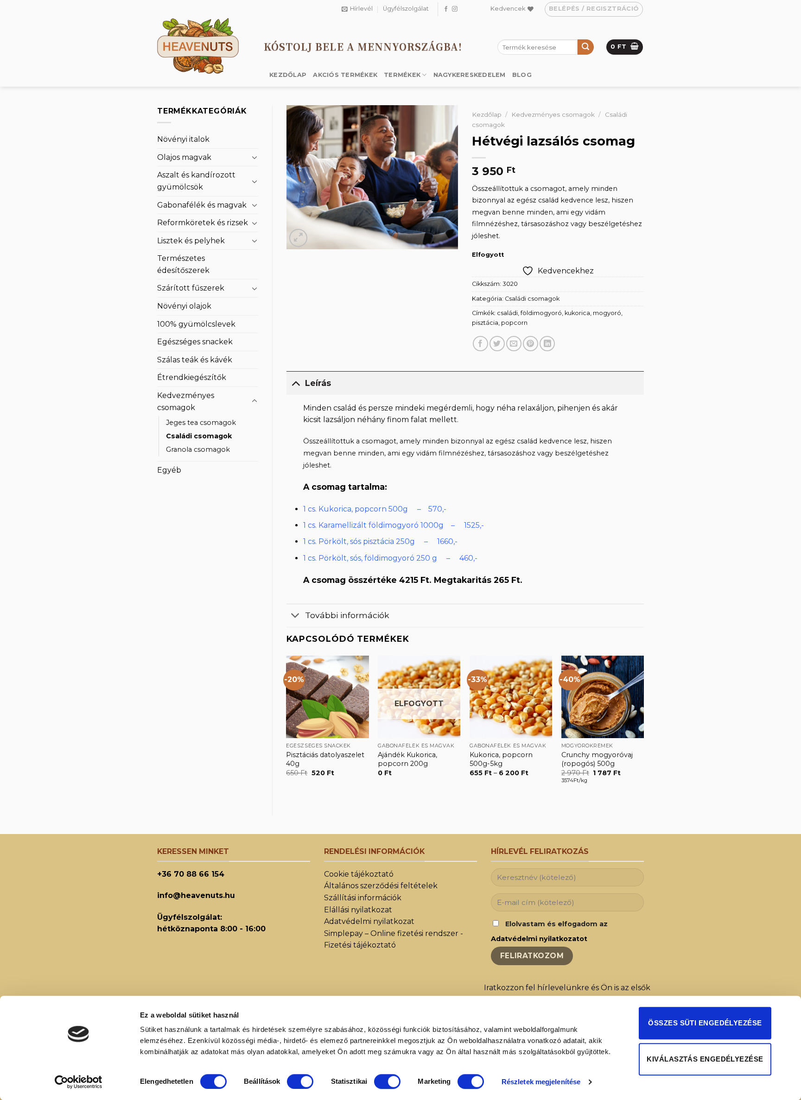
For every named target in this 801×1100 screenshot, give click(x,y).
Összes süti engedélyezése (705, 1023)
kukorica (577, 313)
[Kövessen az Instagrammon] (455, 9)
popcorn (514, 322)
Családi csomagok (199, 436)
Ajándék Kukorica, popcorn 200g (407, 759)
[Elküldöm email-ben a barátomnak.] (513, 343)
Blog (522, 74)
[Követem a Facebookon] (446, 9)
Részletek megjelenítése (541, 1082)
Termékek (402, 74)
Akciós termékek (345, 74)
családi (507, 313)
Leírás (318, 383)
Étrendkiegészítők (191, 377)
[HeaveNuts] (203, 46)
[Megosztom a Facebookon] (480, 343)
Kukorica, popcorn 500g (363, 509)
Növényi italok (183, 139)
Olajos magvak (184, 157)
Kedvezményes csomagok (185, 401)
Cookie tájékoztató (359, 874)
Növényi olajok (184, 306)
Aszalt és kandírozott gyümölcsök (196, 181)
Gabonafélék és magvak (202, 205)
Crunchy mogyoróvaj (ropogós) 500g (597, 759)
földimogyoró (541, 313)
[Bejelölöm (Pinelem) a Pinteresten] (530, 343)
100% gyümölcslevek (196, 324)
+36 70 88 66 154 (190, 874)
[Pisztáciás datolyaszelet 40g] (327, 697)
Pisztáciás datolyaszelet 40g (325, 759)
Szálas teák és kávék (194, 359)
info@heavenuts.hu (196, 895)
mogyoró (607, 313)
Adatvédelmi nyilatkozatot (539, 939)
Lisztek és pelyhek (191, 240)
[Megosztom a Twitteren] (497, 343)
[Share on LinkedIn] (547, 343)
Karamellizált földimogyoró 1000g (381, 525)
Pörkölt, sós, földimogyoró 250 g (377, 558)
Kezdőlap (287, 74)
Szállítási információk (362, 897)
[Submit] (585, 47)
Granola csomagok (198, 449)
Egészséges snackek (195, 341)
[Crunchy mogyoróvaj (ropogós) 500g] (602, 697)
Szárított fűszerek (190, 288)
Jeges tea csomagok (201, 422)
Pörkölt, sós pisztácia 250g (366, 541)
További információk (347, 615)
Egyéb (169, 470)
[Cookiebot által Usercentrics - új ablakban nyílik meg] (78, 1082)
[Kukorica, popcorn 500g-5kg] (511, 697)
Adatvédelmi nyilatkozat (369, 921)
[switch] (300, 1081)
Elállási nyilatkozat (358, 909)
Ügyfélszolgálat (406, 8)
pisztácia (485, 322)
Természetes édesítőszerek (183, 264)
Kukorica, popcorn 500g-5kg (501, 759)
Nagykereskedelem (469, 74)
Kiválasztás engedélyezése (705, 1059)
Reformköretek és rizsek (202, 222)
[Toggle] (254, 157)
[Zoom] (298, 238)
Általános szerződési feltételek (381, 885)
